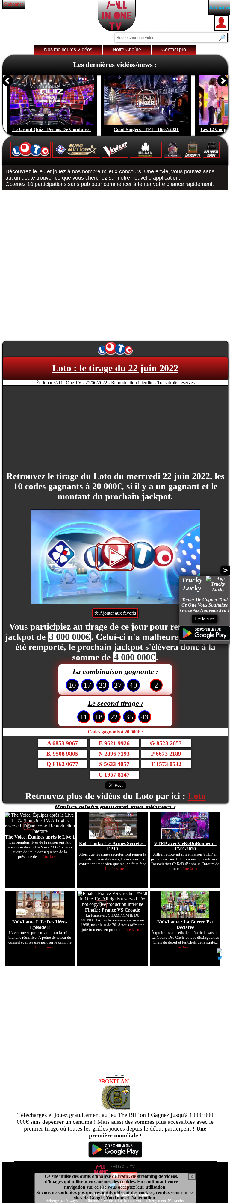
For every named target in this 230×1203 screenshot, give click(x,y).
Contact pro (173, 49)
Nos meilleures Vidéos (68, 49)
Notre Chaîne (127, 49)
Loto (197, 796)
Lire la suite (205, 619)
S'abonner (13, 4)
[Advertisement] (115, 429)
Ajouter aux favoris (117, 613)
